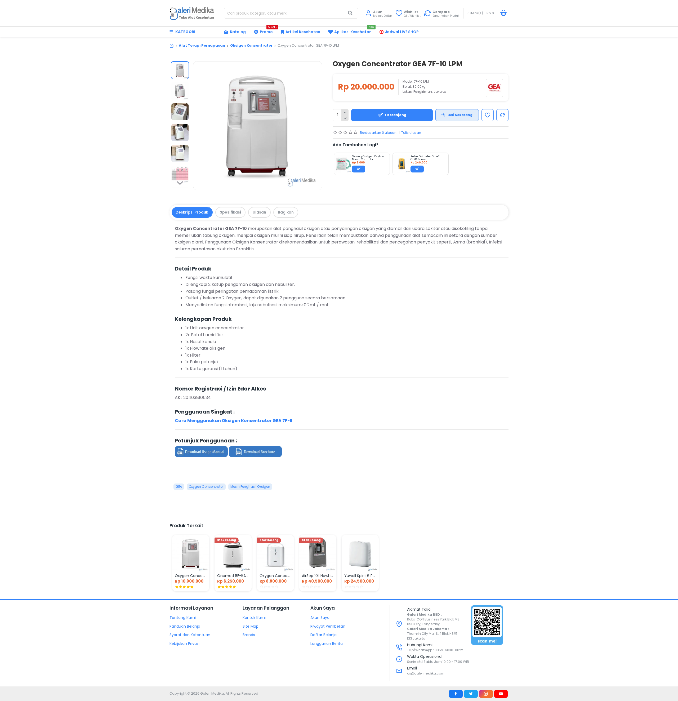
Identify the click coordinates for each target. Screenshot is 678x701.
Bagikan (286, 212)
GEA (179, 486)
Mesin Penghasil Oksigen (250, 486)
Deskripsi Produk (192, 212)
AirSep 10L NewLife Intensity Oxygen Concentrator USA (318, 575)
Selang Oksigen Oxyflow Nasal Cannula (368, 158)
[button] (180, 65)
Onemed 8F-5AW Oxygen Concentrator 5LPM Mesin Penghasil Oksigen (233, 575)
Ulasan (259, 212)
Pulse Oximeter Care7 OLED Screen (425, 158)
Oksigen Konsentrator (251, 45)
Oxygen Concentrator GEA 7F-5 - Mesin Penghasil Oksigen (191, 575)
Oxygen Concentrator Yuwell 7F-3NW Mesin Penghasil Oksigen (275, 575)
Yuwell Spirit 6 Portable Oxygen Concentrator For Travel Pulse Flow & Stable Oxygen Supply (360, 575)
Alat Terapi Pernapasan (202, 45)
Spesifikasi (230, 212)
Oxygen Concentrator (206, 486)
